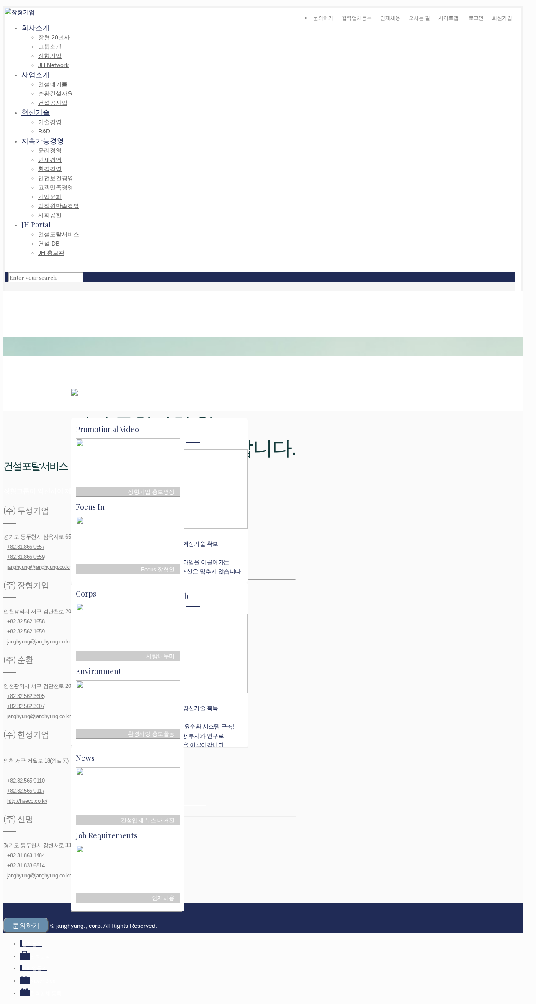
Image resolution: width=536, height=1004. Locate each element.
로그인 (476, 18)
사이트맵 (448, 18)
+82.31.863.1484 (26, 855)
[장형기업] (20, 12)
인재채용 (390, 18)
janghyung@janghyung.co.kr (39, 567)
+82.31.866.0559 (26, 557)
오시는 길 (419, 18)
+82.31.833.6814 (26, 865)
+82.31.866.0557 (26, 547)
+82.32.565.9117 (26, 791)
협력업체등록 (357, 18)
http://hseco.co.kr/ (27, 801)
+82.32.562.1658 (26, 621)
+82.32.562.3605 (26, 696)
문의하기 (323, 18)
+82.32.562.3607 (26, 706)
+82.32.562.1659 (26, 631)
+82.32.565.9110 (26, 781)
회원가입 (502, 18)
